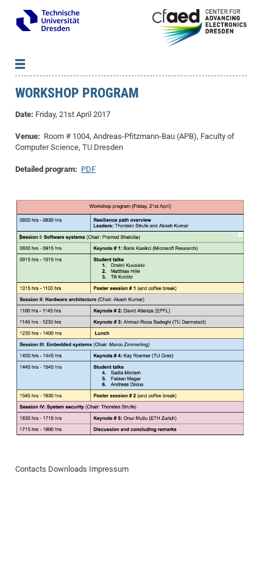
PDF (88, 169)
